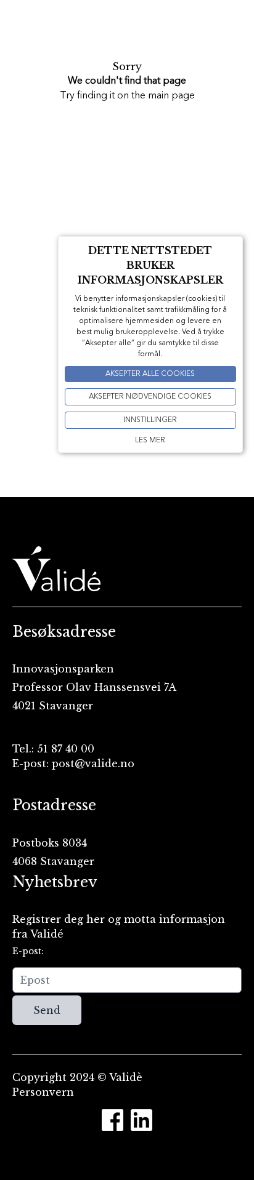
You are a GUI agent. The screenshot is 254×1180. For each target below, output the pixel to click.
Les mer (150, 440)
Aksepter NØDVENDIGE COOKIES (150, 397)
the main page (163, 96)
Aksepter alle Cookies (150, 374)
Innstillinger (150, 420)
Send (46, 1010)
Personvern (43, 1092)
